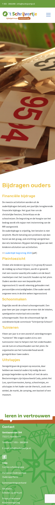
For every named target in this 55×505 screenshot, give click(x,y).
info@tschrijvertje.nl (20, 448)
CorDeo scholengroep (13, 466)
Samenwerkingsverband (14, 482)
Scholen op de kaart (12, 492)
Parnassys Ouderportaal (14, 472)
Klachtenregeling (11, 502)
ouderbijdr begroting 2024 (18, 252)
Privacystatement (11, 498)
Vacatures (7, 488)
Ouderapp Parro (10, 476)
